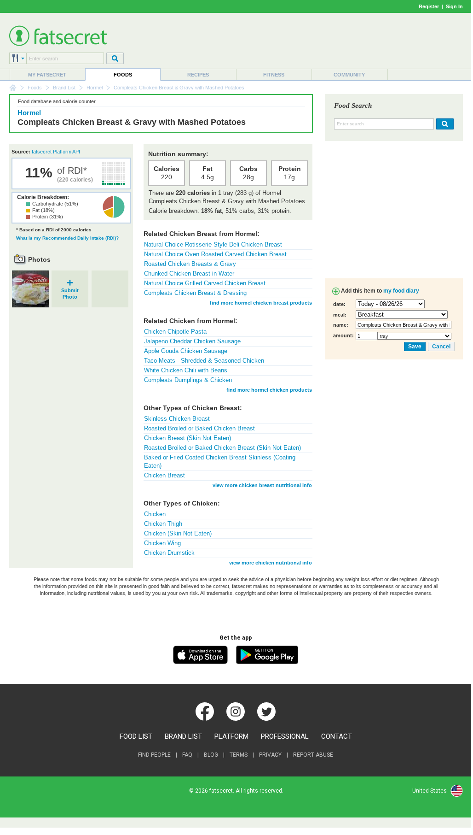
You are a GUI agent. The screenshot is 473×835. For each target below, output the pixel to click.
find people (154, 755)
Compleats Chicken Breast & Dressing (195, 292)
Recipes (198, 74)
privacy (270, 755)
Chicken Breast (164, 475)
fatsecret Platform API (56, 151)
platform (231, 736)
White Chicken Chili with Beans (185, 370)
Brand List (64, 87)
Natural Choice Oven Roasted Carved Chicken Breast (215, 254)
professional (285, 736)
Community (349, 74)
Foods (123, 74)
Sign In (454, 6)
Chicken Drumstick (169, 552)
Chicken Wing (162, 543)
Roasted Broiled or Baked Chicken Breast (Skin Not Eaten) (222, 447)
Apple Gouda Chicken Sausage (185, 350)
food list (136, 736)
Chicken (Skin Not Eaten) (178, 533)
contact (336, 736)
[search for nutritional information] (444, 123)
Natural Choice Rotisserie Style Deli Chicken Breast (213, 244)
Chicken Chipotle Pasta (175, 331)
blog (211, 755)
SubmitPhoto (70, 291)
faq (187, 755)
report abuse (313, 755)
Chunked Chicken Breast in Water (189, 273)
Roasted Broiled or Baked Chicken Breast (199, 428)
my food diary (401, 291)
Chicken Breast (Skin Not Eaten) (187, 438)
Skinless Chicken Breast (177, 418)
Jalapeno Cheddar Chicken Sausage (192, 341)
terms (239, 755)
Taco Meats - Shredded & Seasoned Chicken (204, 360)
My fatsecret (47, 74)
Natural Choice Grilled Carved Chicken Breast (204, 283)
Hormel (95, 87)
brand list (183, 736)
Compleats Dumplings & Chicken (188, 379)
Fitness (273, 74)
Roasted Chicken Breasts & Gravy (190, 263)
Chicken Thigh (163, 523)
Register (429, 6)
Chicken (155, 514)
